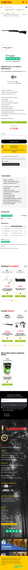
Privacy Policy (4, 513)
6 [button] (11, 345)
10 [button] (17, 345)
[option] (14, 32)
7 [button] (13, 345)
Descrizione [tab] (6, 176)
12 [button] (20, 345)
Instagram (8, 415)
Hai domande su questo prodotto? (10, 164)
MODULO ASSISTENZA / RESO (9, 524)
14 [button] (23, 345)
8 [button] (14, 345)
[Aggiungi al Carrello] (7, 293)
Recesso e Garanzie (5, 518)
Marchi (2, 512)
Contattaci (6, 161)
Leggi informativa (10, 410)
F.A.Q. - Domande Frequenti (7, 521)
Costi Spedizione (4, 516)
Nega (16, 568)
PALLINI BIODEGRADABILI (7, 360)
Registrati (14, 405)
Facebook (7, 414)
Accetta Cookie (18, 566)
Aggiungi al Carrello (14, 141)
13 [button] (21, 345)
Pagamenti (3, 515)
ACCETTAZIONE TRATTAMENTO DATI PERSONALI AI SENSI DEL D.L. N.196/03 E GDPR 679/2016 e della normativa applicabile (14, 409)
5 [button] (10, 345)
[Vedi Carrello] (26, 7)
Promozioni (3, 519)
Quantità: (3, 134)
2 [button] (12, 300)
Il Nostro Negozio (4, 510)
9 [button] (16, 345)
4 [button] (15, 300)
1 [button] (11, 300)
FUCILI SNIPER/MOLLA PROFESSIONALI (11, 71)
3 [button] (7, 345)
